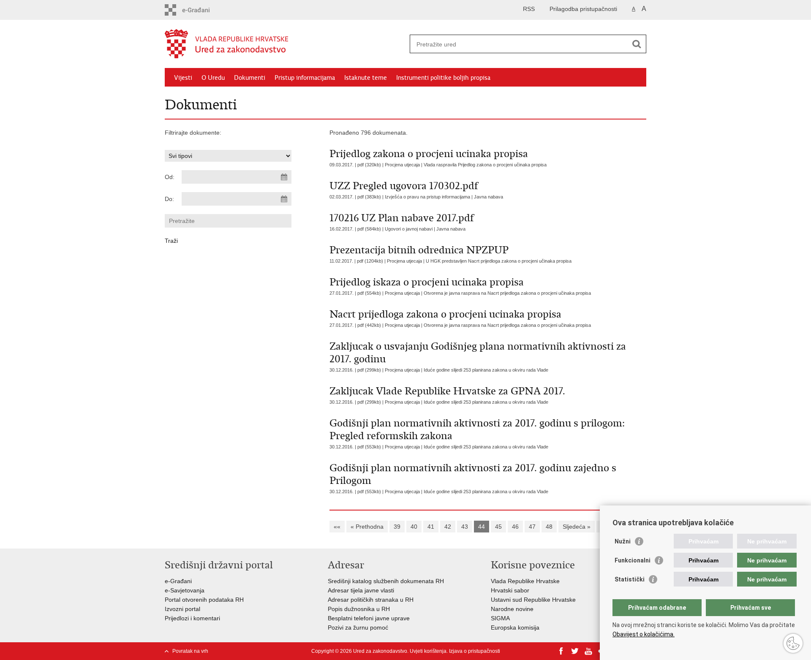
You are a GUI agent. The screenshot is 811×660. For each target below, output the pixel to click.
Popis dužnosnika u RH (359, 609)
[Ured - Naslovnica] (285, 44)
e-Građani (178, 581)
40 (414, 526)
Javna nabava (488, 196)
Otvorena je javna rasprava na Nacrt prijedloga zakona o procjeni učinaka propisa (507, 293)
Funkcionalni (632, 560)
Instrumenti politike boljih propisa (443, 77)
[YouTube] (588, 651)
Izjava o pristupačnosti (474, 651)
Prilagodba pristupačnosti (583, 8)
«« (337, 526)
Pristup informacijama (305, 77)
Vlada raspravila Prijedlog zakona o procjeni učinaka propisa (485, 164)
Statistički (630, 579)
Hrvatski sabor (510, 590)
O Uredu (213, 77)
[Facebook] (561, 651)
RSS (529, 8)
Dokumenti (249, 77)
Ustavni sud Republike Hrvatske (533, 599)
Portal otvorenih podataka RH (204, 599)
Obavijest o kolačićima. (643, 634)
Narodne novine (512, 609)
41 (430, 526)
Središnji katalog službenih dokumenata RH (387, 581)
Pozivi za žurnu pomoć (358, 627)
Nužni (623, 541)
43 (464, 526)
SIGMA (500, 618)
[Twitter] (575, 651)
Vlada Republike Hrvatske (525, 581)
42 (447, 526)
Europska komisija (515, 627)
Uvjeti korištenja (428, 651)
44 (481, 526)
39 (397, 526)
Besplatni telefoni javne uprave (369, 618)
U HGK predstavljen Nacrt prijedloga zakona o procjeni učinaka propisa (499, 260)
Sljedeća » (577, 526)
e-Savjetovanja (184, 590)
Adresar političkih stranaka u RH (371, 599)
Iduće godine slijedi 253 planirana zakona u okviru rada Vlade (486, 369)
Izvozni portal (182, 609)
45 (498, 526)
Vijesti (183, 77)
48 (549, 526)
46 (515, 526)
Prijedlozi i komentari (192, 618)
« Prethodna (367, 526)
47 (532, 526)
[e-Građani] (201, 10)
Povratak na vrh (190, 651)
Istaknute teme (365, 77)
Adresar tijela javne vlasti (361, 590)
